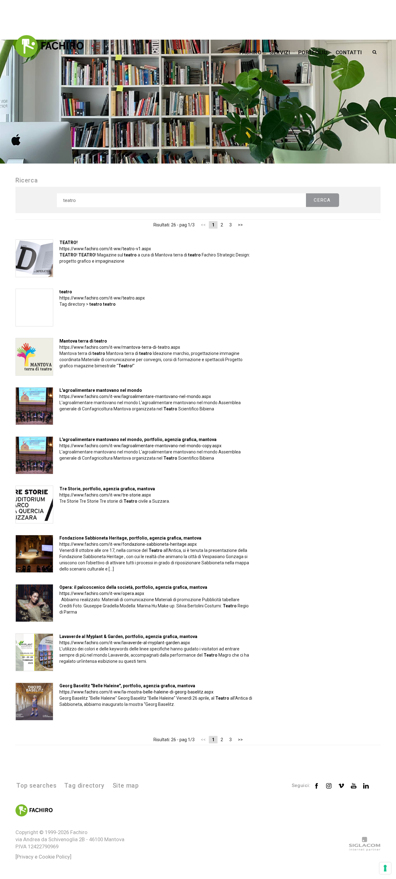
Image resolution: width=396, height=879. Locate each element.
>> (240, 224)
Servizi (280, 52)
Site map (126, 785)
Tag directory (84, 785)
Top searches (36, 785)
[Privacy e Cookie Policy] (43, 857)
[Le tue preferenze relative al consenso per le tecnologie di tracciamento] (385, 868)
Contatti (349, 52)
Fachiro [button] (250, 52)
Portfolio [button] (313, 52)
